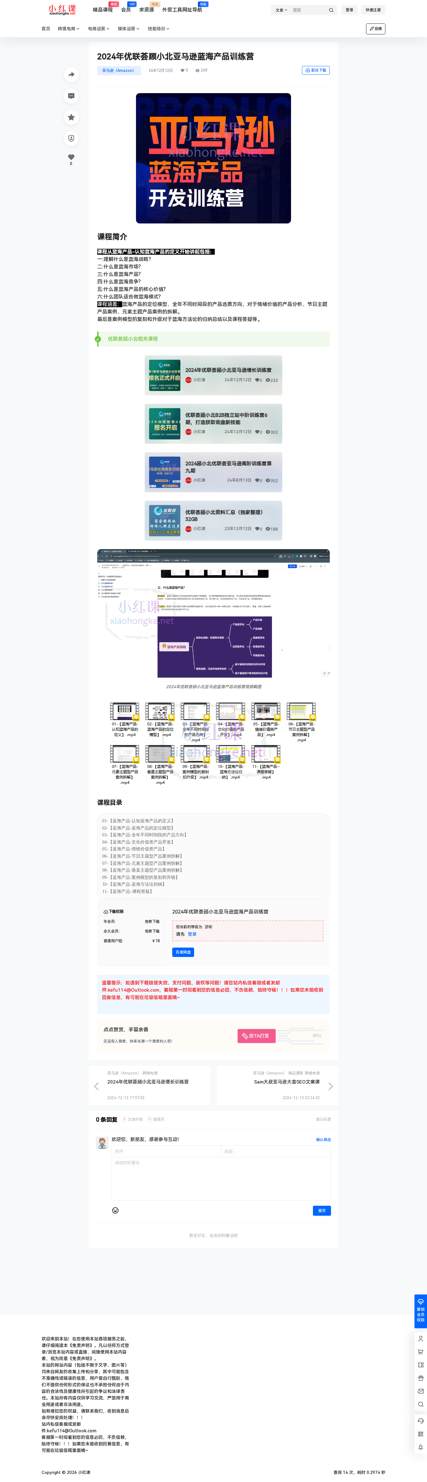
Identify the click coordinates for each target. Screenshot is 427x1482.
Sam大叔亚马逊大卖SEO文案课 (287, 1082)
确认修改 (323, 1140)
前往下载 (318, 70)
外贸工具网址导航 (182, 8)
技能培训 (156, 28)
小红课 (199, 380)
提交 (322, 1211)
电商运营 (96, 28)
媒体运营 (126, 28)
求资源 (146, 8)
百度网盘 (183, 952)
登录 (349, 10)
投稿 (378, 29)
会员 (126, 8)
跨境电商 (66, 28)
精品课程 (103, 8)
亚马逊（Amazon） (119, 70)
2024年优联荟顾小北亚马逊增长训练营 (228, 370)
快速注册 (373, 10)
